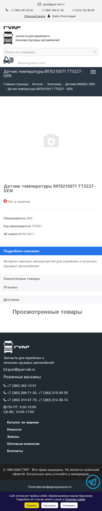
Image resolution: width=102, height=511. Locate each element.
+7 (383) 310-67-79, (22, 399)
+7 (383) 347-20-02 (22, 10)
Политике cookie (75, 499)
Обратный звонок (34, 16)
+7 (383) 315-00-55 (53, 392)
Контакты (15, 450)
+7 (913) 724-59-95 (83, 10)
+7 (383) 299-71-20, (22, 392)
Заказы (13, 436)
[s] (94, 52)
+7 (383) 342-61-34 (52, 10)
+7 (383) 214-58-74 (53, 399)
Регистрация (68, 16)
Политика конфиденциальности (49, 487)
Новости (14, 429)
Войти (56, 16)
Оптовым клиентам (23, 443)
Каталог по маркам (23, 422)
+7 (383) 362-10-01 (22, 385)
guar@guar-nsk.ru (53, 4)
